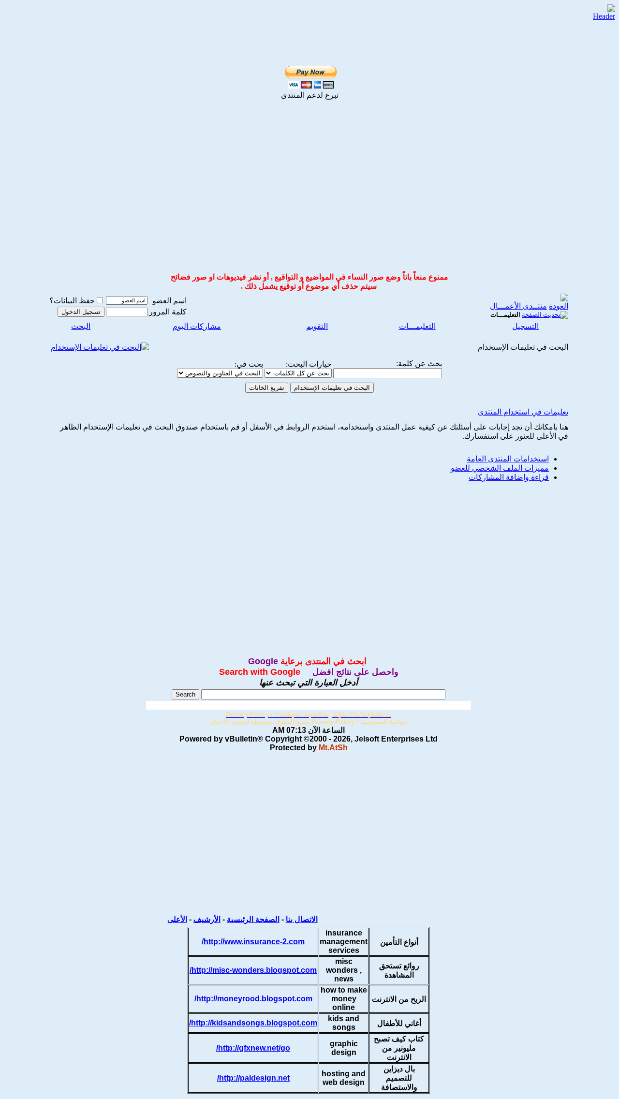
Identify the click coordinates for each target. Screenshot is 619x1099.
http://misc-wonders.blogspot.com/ (253, 970)
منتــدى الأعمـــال (518, 306)
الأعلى (177, 919)
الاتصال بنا (302, 919)
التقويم (317, 326)
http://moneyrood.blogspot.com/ (253, 999)
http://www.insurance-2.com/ (253, 941)
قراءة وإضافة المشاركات (509, 477)
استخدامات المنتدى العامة (508, 459)
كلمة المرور (168, 312)
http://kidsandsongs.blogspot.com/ (253, 1023)
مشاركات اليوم (197, 326)
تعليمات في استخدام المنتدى (523, 412)
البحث (80, 326)
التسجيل (525, 326)
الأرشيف (207, 919)
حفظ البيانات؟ (72, 301)
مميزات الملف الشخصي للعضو (500, 468)
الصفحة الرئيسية (253, 919)
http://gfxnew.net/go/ (253, 1048)
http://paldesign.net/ (253, 1078)
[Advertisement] (309, 193)
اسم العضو (169, 301)
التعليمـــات (417, 326)
